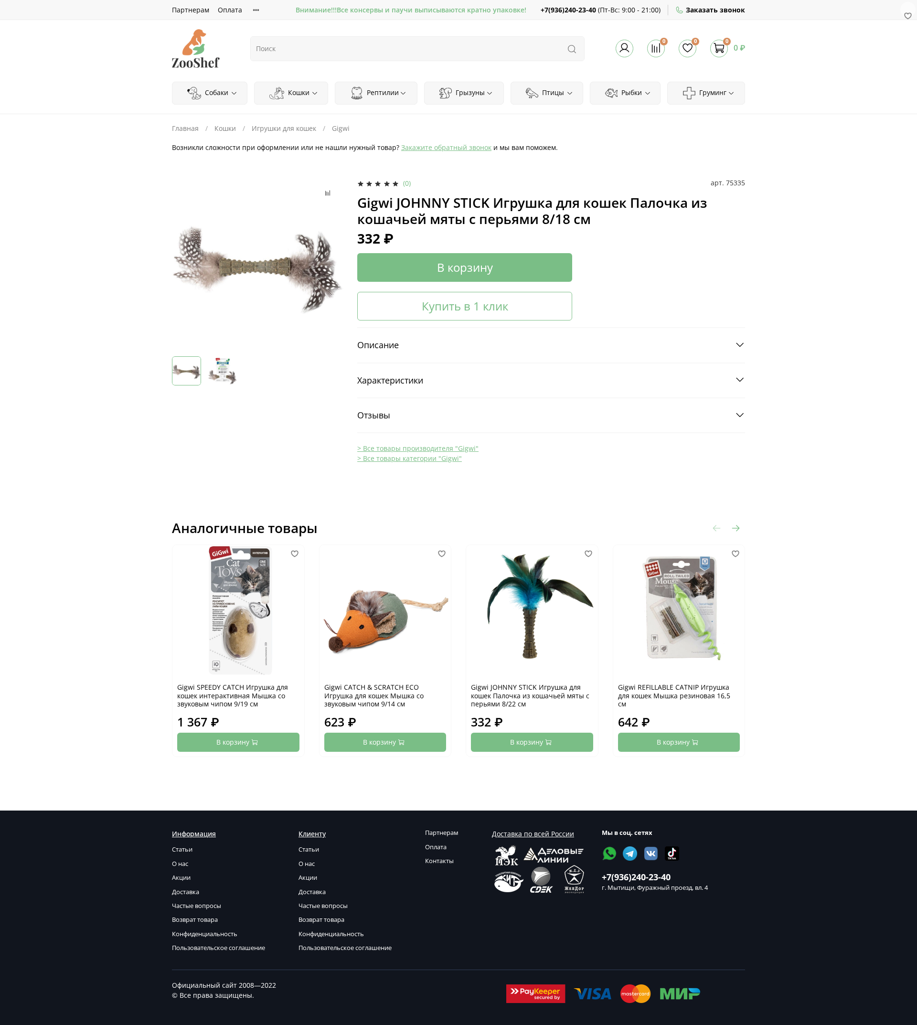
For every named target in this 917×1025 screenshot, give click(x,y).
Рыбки (630, 92)
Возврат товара (195, 920)
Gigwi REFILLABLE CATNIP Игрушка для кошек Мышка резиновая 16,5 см (674, 695)
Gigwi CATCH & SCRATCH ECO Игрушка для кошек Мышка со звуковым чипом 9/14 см (374, 695)
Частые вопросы (196, 906)
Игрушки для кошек (284, 128)
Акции (181, 878)
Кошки (297, 92)
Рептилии (382, 92)
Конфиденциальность (204, 934)
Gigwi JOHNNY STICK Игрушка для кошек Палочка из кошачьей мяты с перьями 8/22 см (530, 695)
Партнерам (190, 9)
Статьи (182, 849)
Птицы (552, 92)
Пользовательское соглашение (218, 948)
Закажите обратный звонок (446, 147)
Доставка (185, 892)
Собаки (215, 92)
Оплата (230, 9)
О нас (180, 864)
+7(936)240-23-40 (568, 9)
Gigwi (341, 128)
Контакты (439, 861)
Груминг (711, 92)
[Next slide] (330, 264)
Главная (185, 128)
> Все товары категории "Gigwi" (409, 458)
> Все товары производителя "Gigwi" (418, 448)
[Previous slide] (185, 264)
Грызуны (469, 92)
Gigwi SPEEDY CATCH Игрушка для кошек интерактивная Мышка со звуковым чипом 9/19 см (232, 695)
